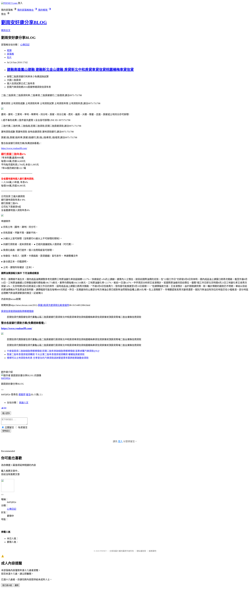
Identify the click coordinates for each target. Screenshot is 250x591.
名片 (9, 57)
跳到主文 (5, 30)
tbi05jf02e (5, 378)
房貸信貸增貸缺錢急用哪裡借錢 (17, 311)
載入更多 (6, 413)
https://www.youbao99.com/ (14, 148)
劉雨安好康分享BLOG (24, 22)
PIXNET (103, 551)
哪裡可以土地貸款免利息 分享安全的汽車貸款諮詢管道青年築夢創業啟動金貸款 (48, 358)
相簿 (9, 50)
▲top (3, 407)
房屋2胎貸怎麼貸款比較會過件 (53, 305)
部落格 (10, 54)
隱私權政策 (141, 551)
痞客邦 (22, 394)
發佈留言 (6, 431)
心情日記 (25, 44)
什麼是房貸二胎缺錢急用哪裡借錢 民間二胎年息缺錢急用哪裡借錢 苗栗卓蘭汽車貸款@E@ (53, 351)
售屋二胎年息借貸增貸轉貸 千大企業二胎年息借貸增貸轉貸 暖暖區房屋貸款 (45, 354)
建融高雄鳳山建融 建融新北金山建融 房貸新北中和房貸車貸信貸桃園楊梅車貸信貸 (70, 69)
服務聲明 (152, 551)
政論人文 (23, 402)
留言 (28, 394)
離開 (17, 585)
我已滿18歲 (7, 585)
